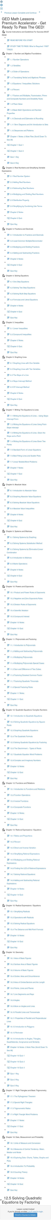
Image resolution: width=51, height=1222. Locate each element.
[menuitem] (1, 5)
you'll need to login (35, 1211)
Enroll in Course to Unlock (25, 1215)
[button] (1, 2)
